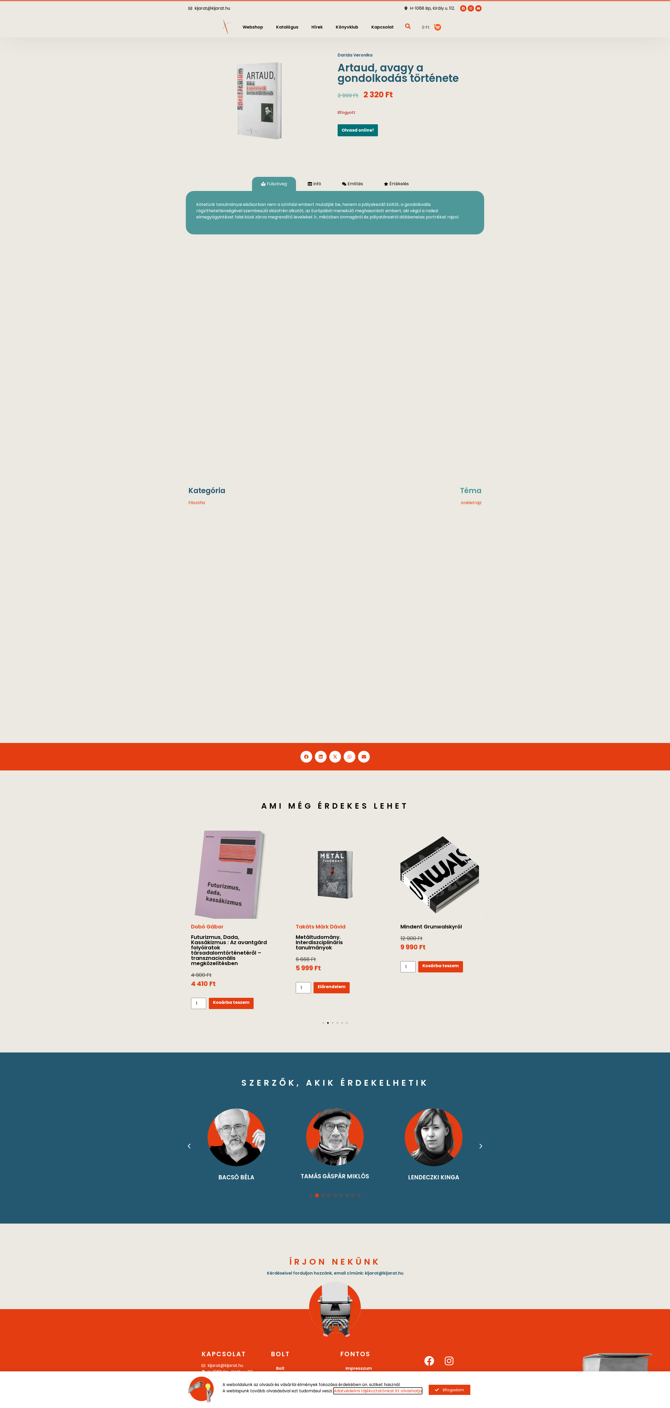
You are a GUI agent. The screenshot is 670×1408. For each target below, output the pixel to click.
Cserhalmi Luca (434, 1177)
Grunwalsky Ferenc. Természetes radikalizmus (435, 939)
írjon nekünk (335, 1262)
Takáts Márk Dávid (216, 926)
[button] (306, 757)
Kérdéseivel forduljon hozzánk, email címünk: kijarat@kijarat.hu (335, 1273)
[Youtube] (478, 8)
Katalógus (287, 27)
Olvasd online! (358, 130)
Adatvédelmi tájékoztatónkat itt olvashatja (378, 1391)
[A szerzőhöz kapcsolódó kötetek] (236, 1136)
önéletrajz (471, 503)
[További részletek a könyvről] (230, 875)
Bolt (280, 1368)
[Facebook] (429, 1361)
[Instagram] (449, 1361)
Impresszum (358, 1368)
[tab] (274, 184)
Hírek (317, 27)
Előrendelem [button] (227, 987)
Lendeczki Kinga (335, 1177)
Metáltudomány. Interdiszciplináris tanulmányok (214, 942)
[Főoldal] (227, 27)
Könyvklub (347, 27)
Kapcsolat (382, 27)
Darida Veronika (355, 55)
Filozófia (196, 503)
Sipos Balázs (417, 926)
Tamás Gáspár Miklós (236, 1176)
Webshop (253, 27)
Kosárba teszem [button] (336, 966)
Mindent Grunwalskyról (326, 926)
